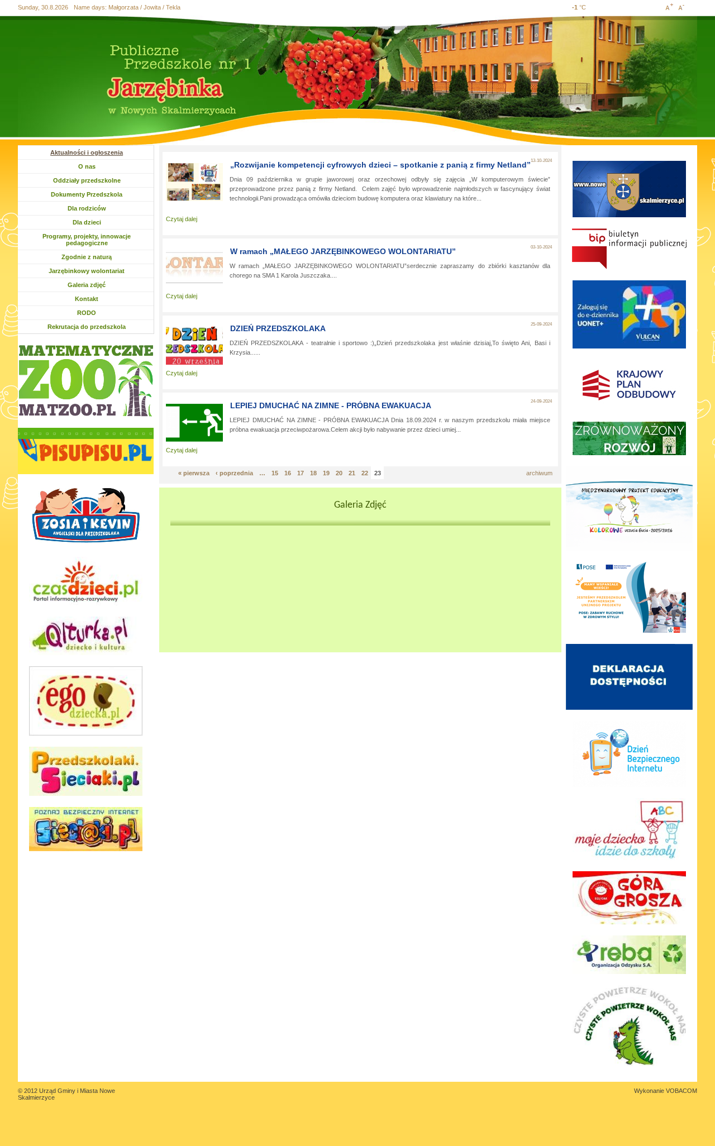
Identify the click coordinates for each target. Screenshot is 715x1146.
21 (352, 473)
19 (326, 473)
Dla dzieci (93, 222)
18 (313, 473)
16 (287, 473)
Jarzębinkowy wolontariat (87, 271)
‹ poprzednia (234, 473)
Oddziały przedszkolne (87, 180)
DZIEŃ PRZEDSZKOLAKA (278, 328)
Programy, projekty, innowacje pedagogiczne (86, 239)
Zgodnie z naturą (86, 257)
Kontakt (86, 298)
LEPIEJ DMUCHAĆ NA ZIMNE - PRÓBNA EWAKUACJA (330, 405)
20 (339, 473)
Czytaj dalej (181, 219)
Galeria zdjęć (87, 284)
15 (274, 473)
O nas (98, 166)
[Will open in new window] (85, 381)
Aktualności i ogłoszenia (86, 152)
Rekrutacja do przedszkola (86, 326)
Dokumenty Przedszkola (86, 194)
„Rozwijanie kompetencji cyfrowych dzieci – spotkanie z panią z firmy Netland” (380, 164)
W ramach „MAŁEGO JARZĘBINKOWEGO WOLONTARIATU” (343, 251)
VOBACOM (681, 1090)
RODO (86, 312)
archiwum (539, 473)
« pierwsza (193, 473)
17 (300, 473)
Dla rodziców (88, 208)
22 (364, 473)
